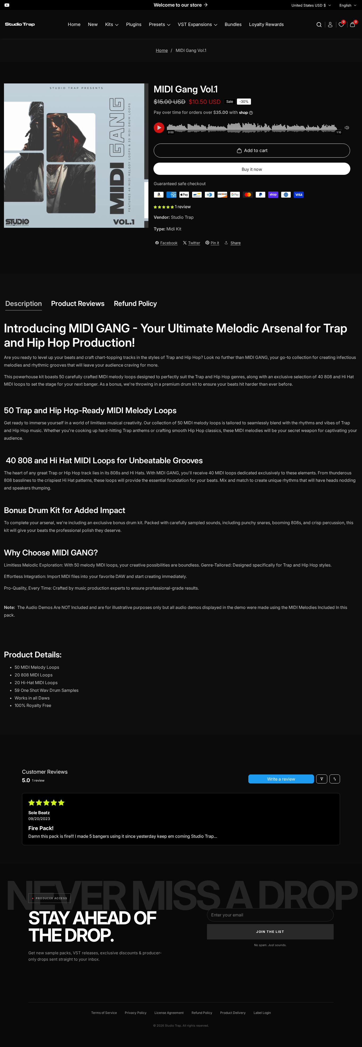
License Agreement (169, 1013)
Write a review (281, 779)
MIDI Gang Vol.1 (191, 50)
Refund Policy (202, 1013)
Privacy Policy (136, 1013)
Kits (109, 24)
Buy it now (252, 169)
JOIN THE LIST (270, 932)
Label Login (262, 1013)
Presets (157, 24)
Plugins (134, 24)
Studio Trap (182, 217)
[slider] (254, 127)
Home (74, 24)
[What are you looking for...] (320, 24)
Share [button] (236, 242)
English (345, 5)
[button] (164, 206)
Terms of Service (104, 1013)
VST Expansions (195, 24)
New (93, 24)
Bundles (233, 24)
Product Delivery (233, 1013)
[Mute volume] (347, 128)
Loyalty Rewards (266, 24)
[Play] (159, 127)
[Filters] (321, 778)
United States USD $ (309, 5)
